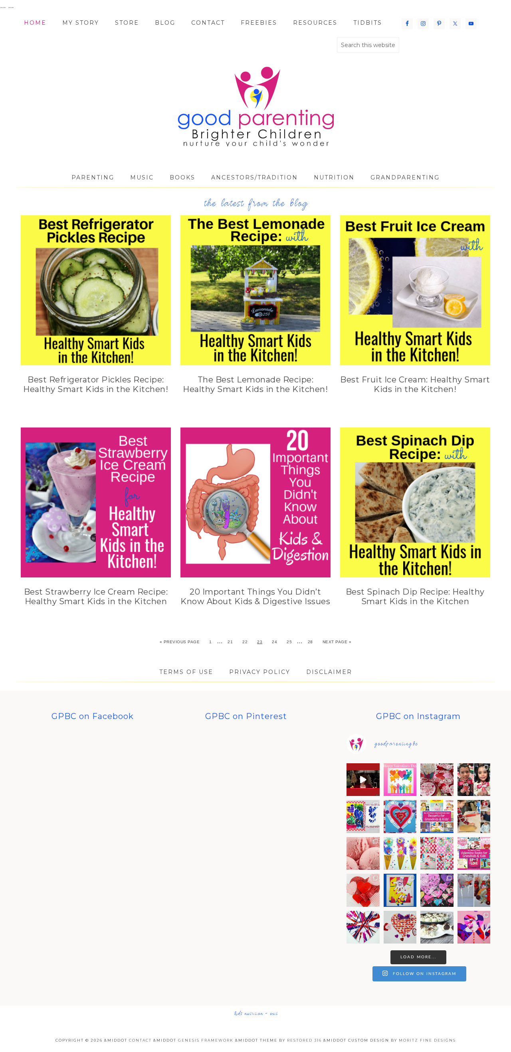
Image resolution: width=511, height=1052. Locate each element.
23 (259, 642)
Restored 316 (304, 1040)
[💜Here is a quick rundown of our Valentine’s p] (437, 779)
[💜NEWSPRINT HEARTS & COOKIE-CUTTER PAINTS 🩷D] (437, 890)
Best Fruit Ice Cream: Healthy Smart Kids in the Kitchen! (415, 384)
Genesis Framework (206, 1040)
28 (310, 642)
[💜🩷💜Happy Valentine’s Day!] (400, 779)
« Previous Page (180, 642)
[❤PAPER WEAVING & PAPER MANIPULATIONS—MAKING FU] (437, 853)
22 (245, 642)
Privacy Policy (259, 672)
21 (230, 642)
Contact (140, 1040)
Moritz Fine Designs (427, 1040)
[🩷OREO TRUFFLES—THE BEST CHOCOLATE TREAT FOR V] (437, 927)
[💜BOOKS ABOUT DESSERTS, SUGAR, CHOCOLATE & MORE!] (437, 816)
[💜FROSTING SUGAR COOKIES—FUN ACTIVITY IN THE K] (474, 816)
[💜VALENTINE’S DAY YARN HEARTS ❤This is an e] (363, 927)
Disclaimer (329, 672)
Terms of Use (186, 672)
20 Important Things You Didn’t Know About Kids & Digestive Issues (255, 596)
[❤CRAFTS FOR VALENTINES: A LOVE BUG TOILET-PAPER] (474, 779)
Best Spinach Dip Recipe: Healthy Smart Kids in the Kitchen (415, 596)
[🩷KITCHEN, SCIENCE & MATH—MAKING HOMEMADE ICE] (363, 853)
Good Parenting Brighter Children (255, 106)
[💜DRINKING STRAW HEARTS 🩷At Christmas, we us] (400, 927)
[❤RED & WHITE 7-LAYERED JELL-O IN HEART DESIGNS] (363, 890)
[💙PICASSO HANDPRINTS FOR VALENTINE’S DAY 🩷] (400, 890)
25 (289, 642)
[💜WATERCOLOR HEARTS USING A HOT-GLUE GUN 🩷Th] (363, 816)
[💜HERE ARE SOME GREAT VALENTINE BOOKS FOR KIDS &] (474, 853)
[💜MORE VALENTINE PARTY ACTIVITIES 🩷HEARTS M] (400, 816)
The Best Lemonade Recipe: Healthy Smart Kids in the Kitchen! (255, 384)
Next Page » (337, 642)
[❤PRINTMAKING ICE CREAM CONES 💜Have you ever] (400, 853)
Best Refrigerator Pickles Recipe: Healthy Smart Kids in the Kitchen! (95, 384)
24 (274, 642)
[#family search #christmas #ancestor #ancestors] (363, 779)
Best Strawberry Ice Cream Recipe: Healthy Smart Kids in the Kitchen (96, 596)
